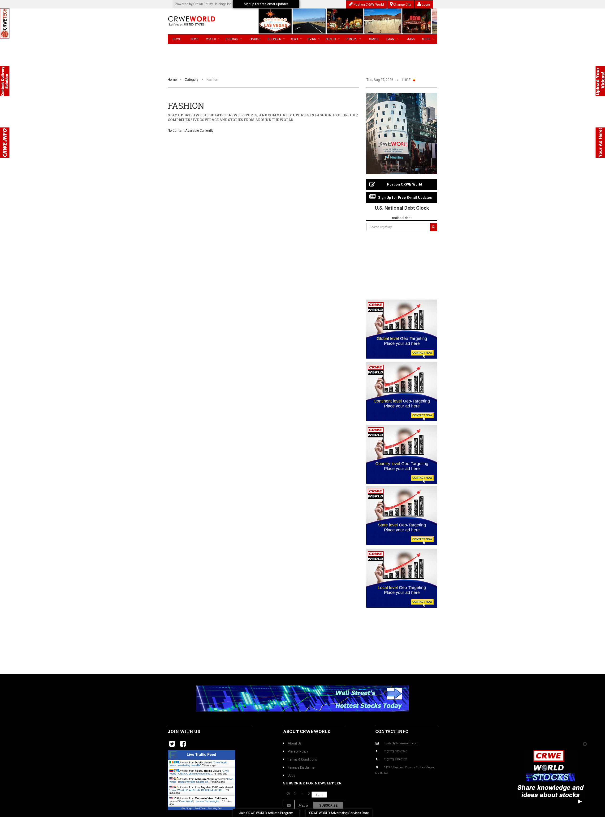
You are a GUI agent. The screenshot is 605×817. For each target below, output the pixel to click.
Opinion (351, 39)
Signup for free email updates (266, 4)
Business (274, 39)
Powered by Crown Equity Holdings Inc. (203, 4)
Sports (255, 39)
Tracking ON (214, 808)
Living (311, 39)
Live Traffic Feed (201, 755)
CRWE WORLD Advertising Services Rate (339, 813)
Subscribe (328, 805)
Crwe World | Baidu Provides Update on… (201, 780)
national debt (402, 218)
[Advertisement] (401, 266)
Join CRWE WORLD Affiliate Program (266, 813)
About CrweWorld (307, 731)
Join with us (184, 731)
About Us (295, 743)
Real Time (200, 808)
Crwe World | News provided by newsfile (199, 764)
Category (192, 79)
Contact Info (391, 731)
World (211, 39)
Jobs (411, 39)
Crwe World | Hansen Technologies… (200, 801)
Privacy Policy (298, 751)
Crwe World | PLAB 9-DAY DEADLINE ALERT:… (198, 790)
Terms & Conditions (302, 759)
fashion (212, 79)
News (194, 39)
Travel (374, 39)
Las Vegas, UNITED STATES (186, 24)
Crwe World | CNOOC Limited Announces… (199, 772)
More (426, 39)
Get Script (187, 808)
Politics (232, 39)
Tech (294, 39)
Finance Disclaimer (302, 767)
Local (390, 39)
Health (331, 39)
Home (177, 39)
